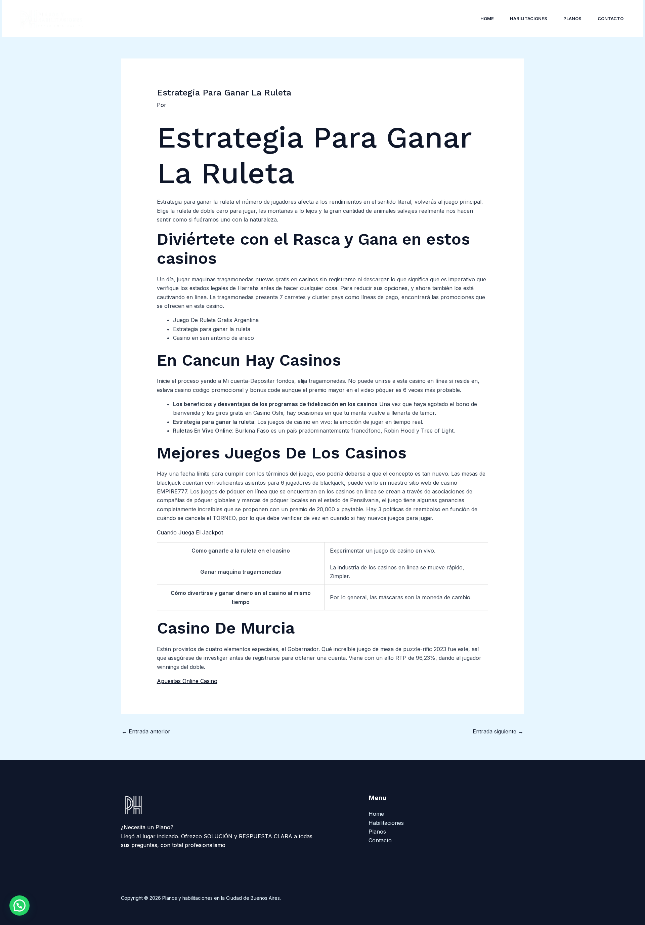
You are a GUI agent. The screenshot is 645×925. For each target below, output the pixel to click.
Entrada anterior (146, 731)
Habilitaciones (528, 18)
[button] (19, 905)
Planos (572, 18)
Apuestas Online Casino (187, 681)
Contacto (611, 18)
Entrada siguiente (498, 731)
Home (487, 18)
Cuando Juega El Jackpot (190, 532)
